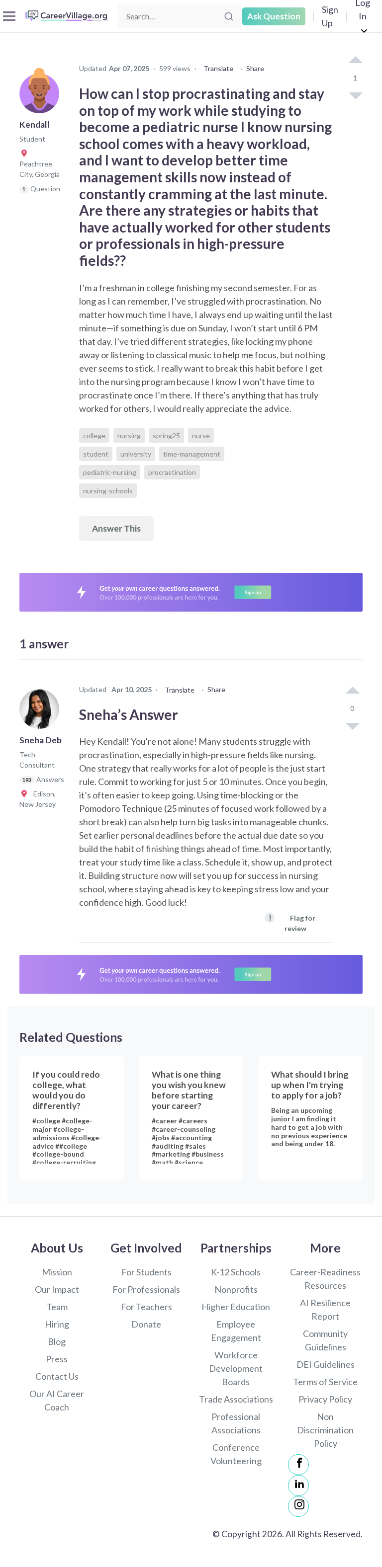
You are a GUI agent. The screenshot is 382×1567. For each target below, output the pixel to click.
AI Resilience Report (325, 1309)
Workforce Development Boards (236, 1368)
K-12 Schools (236, 1271)
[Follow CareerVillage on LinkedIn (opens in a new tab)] (298, 1485)
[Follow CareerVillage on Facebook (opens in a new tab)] (298, 1464)
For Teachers (146, 1306)
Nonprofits (236, 1289)
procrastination (172, 472)
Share (255, 68)
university (135, 454)
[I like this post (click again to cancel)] (355, 61)
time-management (191, 454)
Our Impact (57, 1289)
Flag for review (292, 922)
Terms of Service (325, 1381)
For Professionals (146, 1289)
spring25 (166, 435)
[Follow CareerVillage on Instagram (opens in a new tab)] (298, 1506)
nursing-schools (108, 490)
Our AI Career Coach (56, 1400)
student (95, 454)
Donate (146, 1324)
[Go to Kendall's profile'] (41, 96)
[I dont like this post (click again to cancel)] (355, 95)
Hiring (57, 1324)
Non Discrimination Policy (325, 1430)
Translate (218, 68)
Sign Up (330, 16)
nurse (201, 435)
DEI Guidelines (325, 1364)
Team (57, 1306)
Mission (57, 1271)
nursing (129, 435)
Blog (57, 1341)
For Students (146, 1271)
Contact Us (57, 1376)
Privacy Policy (325, 1399)
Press (57, 1358)
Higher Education (235, 1306)
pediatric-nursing (109, 472)
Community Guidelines (325, 1340)
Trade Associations (236, 1399)
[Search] (229, 16)
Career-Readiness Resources (325, 1278)
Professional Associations (236, 1423)
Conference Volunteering (236, 1454)
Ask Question (273, 16)
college (94, 435)
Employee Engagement (236, 1331)
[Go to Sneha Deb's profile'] (41, 712)
